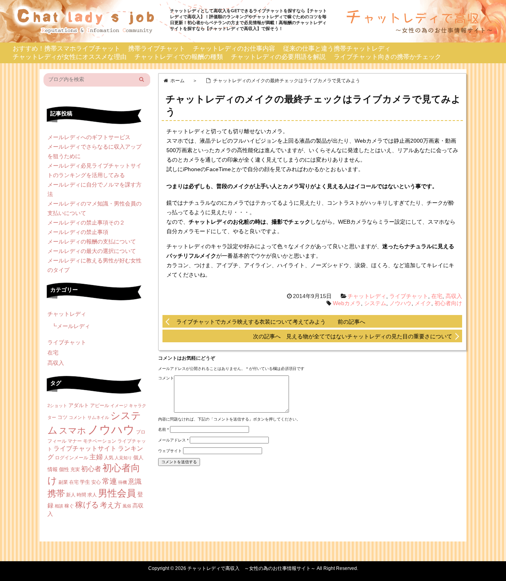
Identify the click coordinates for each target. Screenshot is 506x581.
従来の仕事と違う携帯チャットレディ (337, 48)
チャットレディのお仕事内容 (234, 48)
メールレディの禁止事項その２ (86, 222)
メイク (423, 303)
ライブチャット (408, 296)
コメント (166, 378)
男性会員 (117, 493)
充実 (75, 469)
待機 (122, 482)
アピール (99, 405)
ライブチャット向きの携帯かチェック (387, 56)
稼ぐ (69, 506)
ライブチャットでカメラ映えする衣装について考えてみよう (251, 322)
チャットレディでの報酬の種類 (178, 56)
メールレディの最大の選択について (91, 251)
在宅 (436, 296)
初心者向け (448, 303)
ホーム (177, 80)
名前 (163, 429)
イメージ (119, 405)
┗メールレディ (70, 326)
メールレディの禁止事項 (77, 232)
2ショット (57, 405)
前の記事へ (351, 322)
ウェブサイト (170, 451)
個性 (64, 469)
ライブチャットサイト (85, 448)
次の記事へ (269, 336)
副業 (63, 482)
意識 (135, 481)
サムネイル (98, 417)
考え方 (110, 505)
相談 (59, 506)
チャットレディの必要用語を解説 (278, 56)
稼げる (87, 504)
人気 (108, 457)
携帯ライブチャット (156, 48)
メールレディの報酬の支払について (91, 241)
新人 (71, 495)
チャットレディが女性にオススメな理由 (69, 56)
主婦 (96, 457)
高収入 (454, 296)
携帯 (56, 493)
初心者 (91, 469)
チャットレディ (366, 296)
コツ (62, 417)
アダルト (78, 405)
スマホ (72, 431)
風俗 (127, 506)
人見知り (123, 457)
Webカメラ (347, 303)
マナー (75, 441)
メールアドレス (173, 440)
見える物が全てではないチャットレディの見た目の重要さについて (369, 336)
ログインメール (71, 457)
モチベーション (99, 441)
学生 (85, 482)
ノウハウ (400, 303)
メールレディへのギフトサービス (88, 137)
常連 (109, 481)
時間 (81, 495)
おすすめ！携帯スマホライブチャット (66, 48)
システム (375, 303)
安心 (96, 482)
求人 (92, 495)
